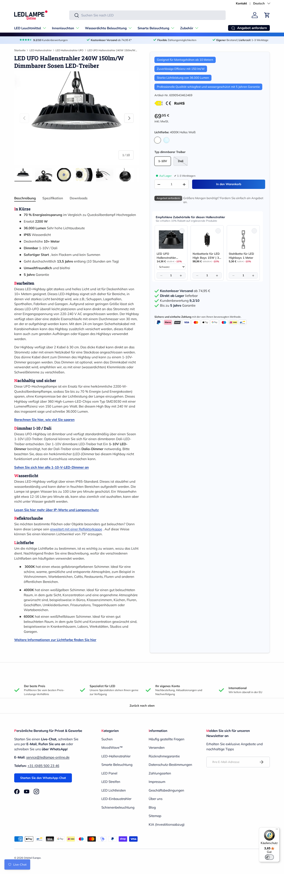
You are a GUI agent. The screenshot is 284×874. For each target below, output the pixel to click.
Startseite (20, 50)
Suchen (107, 739)
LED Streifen (110, 782)
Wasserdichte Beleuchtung (106, 28)
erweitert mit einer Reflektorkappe (76, 529)
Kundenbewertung (179, 301)
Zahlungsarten (160, 773)
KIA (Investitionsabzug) (167, 824)
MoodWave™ (112, 747)
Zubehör (186, 28)
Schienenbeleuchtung (117, 807)
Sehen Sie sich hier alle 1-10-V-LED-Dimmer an (51, 467)
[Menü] (277, 830)
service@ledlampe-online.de (47, 757)
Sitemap (155, 816)
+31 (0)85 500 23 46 (43, 766)
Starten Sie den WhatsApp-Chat (43, 778)
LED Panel (109, 773)
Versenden (157, 747)
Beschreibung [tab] (25, 198)
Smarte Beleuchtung (153, 28)
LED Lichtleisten (113, 790)
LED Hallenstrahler (41, 50)
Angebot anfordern (168, 198)
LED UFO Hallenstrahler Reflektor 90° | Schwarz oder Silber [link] (170, 256)
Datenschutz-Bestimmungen (170, 764)
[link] (171, 239)
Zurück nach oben (142, 705)
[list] (76, 118)
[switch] (269, 857)
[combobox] (147, 15)
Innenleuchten (63, 28)
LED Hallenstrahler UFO (69, 50)
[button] (267, 15)
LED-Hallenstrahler (115, 756)
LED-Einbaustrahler (116, 799)
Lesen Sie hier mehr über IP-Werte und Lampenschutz (56, 510)
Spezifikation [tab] (52, 198)
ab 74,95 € (185, 291)
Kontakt (241, 3)
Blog (152, 807)
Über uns (155, 799)
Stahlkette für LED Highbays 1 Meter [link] (241, 255)
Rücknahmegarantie (164, 756)
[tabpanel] (76, 424)
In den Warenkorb (228, 184)
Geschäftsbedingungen (166, 790)
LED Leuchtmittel (27, 28)
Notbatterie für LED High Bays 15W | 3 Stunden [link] (206, 256)
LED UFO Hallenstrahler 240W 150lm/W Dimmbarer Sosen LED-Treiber (112, 50)
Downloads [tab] (79, 198)
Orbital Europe (32, 857)
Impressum (157, 782)
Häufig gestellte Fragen (166, 739)
